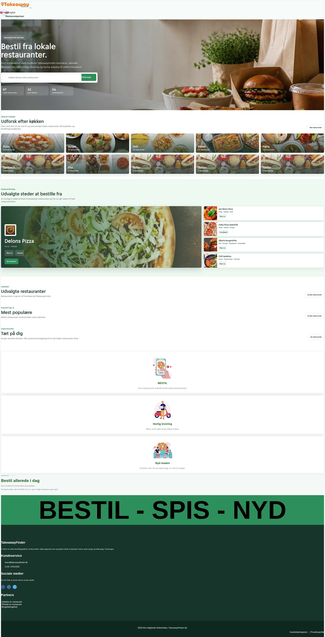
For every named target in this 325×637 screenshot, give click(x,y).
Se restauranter (316, 337)
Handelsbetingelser (298, 632)
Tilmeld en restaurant (12, 604)
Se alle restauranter (314, 295)
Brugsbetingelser (10, 607)
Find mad (86, 77)
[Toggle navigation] (30, 7)
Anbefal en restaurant (12, 602)
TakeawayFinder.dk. (178, 628)
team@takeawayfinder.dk (16, 562)
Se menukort (11, 261)
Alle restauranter (316, 127)
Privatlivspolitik (317, 632)
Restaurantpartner (15, 16)
